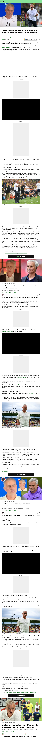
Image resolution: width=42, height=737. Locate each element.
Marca (19, 384)
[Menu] (40, 1)
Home (3, 28)
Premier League (29, 470)
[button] (39, 39)
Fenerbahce (4, 75)
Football (7, 28)
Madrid (11, 389)
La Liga (6, 471)
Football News (12, 28)
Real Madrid (13, 470)
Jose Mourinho (21, 253)
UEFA (25, 692)
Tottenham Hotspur (22, 377)
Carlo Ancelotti (22, 470)
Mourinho (4, 45)
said (8, 165)
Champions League (6, 47)
